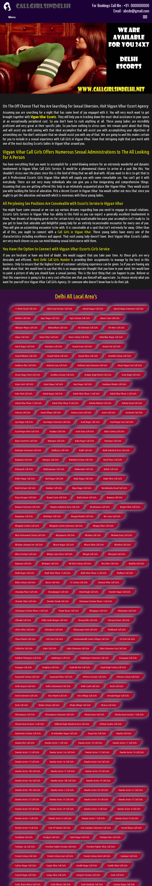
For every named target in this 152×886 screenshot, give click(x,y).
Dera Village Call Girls (87, 695)
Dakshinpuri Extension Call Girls (95, 658)
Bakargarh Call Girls (24, 469)
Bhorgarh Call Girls (116, 554)
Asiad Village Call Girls (51, 412)
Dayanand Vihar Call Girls (61, 676)
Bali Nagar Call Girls (54, 478)
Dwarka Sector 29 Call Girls (62, 809)
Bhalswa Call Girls (93, 535)
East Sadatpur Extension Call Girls (96, 827)
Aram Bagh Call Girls (131, 374)
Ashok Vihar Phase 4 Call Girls (65, 403)
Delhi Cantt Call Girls (90, 686)
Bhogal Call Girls (90, 554)
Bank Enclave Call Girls (25, 488)
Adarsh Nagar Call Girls (93, 308)
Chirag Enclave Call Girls (118, 620)
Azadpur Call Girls (57, 431)
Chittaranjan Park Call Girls (85, 629)
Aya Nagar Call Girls (24, 422)
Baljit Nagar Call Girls (83, 478)
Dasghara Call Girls (50, 667)
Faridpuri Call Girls (51, 837)
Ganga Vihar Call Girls (56, 875)
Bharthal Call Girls (122, 544)
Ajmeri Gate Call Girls (109, 318)
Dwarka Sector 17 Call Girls (63, 771)
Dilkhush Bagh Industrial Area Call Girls (71, 724)
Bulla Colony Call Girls (25, 582)
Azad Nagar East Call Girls (121, 422)
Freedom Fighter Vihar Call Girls (101, 846)
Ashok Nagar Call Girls (52, 393)
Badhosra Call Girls (60, 450)
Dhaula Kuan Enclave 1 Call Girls (129, 714)
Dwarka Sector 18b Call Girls (63, 780)
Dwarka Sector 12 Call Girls (27, 752)
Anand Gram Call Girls (82, 346)
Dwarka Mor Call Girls (24, 742)
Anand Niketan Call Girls (26, 356)
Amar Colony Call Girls (79, 337)
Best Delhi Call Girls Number (51, 259)
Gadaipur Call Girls (129, 856)
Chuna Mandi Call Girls (25, 639)
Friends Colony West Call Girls (97, 856)
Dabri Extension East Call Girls (113, 648)
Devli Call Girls (21, 705)
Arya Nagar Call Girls (82, 384)
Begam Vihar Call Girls (130, 507)
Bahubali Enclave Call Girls (81, 459)
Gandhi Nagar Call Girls (86, 865)
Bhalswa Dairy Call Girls (121, 535)
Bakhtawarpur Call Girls (53, 469)
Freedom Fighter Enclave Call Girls (60, 846)
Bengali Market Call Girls (82, 516)
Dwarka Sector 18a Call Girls (27, 780)
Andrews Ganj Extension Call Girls (92, 365)
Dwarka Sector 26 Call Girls (96, 799)
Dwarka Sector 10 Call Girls (90, 742)
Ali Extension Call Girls (88, 327)
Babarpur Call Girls (56, 440)
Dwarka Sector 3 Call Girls (95, 809)
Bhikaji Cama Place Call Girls (59, 554)
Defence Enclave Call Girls (94, 676)
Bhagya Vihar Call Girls (103, 525)
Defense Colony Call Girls (128, 676)
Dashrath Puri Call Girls (80, 667)
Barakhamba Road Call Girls (114, 488)
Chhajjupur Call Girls (98, 610)
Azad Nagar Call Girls (90, 422)
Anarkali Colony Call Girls (119, 356)
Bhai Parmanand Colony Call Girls (30, 535)
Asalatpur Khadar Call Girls (114, 384)
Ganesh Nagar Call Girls (25, 875)
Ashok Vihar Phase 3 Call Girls (28, 403)
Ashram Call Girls (22, 412)
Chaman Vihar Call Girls (108, 582)
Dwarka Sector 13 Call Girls (97, 752)
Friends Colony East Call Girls (60, 856)
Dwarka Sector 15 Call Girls (27, 761)
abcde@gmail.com (136, 11)
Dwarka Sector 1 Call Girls (56, 742)
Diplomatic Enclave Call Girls (28, 733)
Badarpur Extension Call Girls (28, 450)
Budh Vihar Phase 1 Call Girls (57, 573)
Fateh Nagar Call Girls (79, 837)
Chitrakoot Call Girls (54, 629)
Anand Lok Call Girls (111, 346)
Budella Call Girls (136, 563)
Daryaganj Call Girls (128, 658)
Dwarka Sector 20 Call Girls (96, 790)
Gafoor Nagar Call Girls (25, 865)
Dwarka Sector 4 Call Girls (129, 809)
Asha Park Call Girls (23, 393)
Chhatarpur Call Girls (127, 610)
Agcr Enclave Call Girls (80, 318)
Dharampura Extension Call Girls (59, 714)
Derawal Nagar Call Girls (118, 695)
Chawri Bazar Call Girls (69, 610)
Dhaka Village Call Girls (80, 705)
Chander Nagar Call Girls (119, 591)
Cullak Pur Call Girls (23, 648)
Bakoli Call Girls (111, 469)
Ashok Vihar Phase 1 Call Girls (86, 393)
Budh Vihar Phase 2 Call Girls (93, 573)
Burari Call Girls (53, 582)
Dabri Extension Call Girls (78, 648)
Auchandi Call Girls (134, 412)
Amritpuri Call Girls (53, 346)
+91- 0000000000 (136, 5)
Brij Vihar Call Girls (110, 563)
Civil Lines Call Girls (54, 639)
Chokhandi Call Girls (116, 629)
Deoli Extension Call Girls (26, 695)
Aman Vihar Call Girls (48, 337)
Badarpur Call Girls (113, 440)
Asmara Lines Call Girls (81, 412)
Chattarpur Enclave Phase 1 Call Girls (95, 601)
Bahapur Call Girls (51, 459)
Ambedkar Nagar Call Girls (111, 337)
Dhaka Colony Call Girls (49, 705)
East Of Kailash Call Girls (59, 827)
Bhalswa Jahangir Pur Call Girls (29, 544)
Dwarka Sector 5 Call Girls (26, 818)
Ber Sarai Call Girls (112, 516)
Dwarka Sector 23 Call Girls (62, 799)
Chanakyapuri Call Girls (58, 591)
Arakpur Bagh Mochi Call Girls (98, 374)
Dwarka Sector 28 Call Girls (27, 809)
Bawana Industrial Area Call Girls (65, 507)
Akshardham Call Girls (57, 327)
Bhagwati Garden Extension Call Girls (65, 525)
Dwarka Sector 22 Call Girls (27, 799)
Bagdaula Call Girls (23, 459)
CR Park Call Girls (127, 639)
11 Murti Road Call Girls (26, 308)
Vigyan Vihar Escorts (43, 117)
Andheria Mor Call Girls (25, 365)
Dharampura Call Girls (25, 714)
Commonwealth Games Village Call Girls (91, 639)
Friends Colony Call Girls (26, 856)
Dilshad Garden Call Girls (111, 724)
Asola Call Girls (108, 412)
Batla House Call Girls (86, 497)
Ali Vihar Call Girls (116, 327)
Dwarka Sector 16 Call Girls (62, 761)
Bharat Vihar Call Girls (94, 544)
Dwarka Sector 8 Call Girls (126, 818)
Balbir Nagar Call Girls (25, 478)
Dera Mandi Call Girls (57, 695)
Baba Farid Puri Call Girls (26, 440)
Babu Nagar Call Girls (84, 440)
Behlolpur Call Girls (52, 516)
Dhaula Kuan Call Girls (94, 714)
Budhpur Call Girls (125, 573)
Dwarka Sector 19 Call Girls (98, 780)
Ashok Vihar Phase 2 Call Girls (123, 393)
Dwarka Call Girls (123, 733)
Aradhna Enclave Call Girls (62, 374)
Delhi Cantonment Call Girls (58, 686)
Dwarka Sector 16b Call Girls (27, 771)
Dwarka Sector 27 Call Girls (131, 799)
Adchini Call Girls (22, 318)
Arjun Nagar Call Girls (53, 384)
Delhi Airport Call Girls (25, 686)
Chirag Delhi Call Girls (87, 620)
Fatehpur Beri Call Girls (110, 837)
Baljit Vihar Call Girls (112, 478)
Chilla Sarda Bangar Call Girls (54, 620)
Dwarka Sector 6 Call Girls (60, 818)
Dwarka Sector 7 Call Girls (93, 818)
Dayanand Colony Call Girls (27, 676)
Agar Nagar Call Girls (50, 318)
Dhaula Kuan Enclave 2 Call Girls (29, 724)
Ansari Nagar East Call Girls (130, 365)
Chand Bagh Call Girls (88, 591)
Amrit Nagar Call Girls (24, 346)
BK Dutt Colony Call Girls (80, 563)
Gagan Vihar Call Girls (56, 865)
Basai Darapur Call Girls (25, 497)
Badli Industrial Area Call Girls (116, 450)
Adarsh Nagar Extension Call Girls (128, 308)
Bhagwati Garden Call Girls (27, 525)
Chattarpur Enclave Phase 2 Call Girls (31, 610)
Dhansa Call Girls (108, 705)
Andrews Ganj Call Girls (57, 365)
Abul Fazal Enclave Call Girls (59, 308)
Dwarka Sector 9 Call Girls (26, 827)
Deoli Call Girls (116, 686)
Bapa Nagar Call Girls (81, 488)
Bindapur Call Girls (50, 563)
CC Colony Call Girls (78, 582)
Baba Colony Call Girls (114, 431)
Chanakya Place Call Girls (26, 591)
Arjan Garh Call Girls (24, 384)
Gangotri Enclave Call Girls (88, 875)
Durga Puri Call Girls (97, 733)
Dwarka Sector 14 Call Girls (132, 752)
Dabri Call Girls (49, 648)
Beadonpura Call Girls (100, 507)
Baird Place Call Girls (112, 459)
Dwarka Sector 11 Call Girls (125, 742)
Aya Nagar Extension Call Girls (56, 422)
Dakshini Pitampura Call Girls (28, 658)
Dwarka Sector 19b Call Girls (27, 790)
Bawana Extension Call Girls (27, 507)
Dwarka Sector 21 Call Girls (131, 790)
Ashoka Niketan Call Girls (100, 403)
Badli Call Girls (85, 450)
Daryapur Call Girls (23, 667)
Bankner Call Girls (54, 488)
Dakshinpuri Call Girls (60, 658)
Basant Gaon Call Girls (57, 497)
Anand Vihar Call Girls (88, 356)
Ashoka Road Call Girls (132, 403)
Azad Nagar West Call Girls (27, 431)
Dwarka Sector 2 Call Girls (62, 790)
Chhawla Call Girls (23, 620)
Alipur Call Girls (22, 337)
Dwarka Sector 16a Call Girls (96, 761)
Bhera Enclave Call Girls (25, 554)
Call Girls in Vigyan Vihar (74, 232)
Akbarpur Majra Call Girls (26, 327)
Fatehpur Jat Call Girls (25, 846)
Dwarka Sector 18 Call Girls (97, 771)
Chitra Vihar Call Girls (24, 629)
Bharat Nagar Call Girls (63, 544)
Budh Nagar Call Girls (24, 573)
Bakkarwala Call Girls (84, 469)
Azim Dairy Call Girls (85, 431)
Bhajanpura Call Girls (65, 535)
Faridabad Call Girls (23, 837)
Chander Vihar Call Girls (25, 601)
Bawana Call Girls (114, 497)
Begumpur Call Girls (24, 516)
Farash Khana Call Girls (131, 827)
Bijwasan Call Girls (23, 563)
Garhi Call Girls (117, 875)
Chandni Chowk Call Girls (58, 601)
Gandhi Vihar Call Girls (117, 865)
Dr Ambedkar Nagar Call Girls (64, 733)
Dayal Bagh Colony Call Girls (113, 667)
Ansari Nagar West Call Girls (27, 374)
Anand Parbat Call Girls (57, 356)
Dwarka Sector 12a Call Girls (62, 752)
